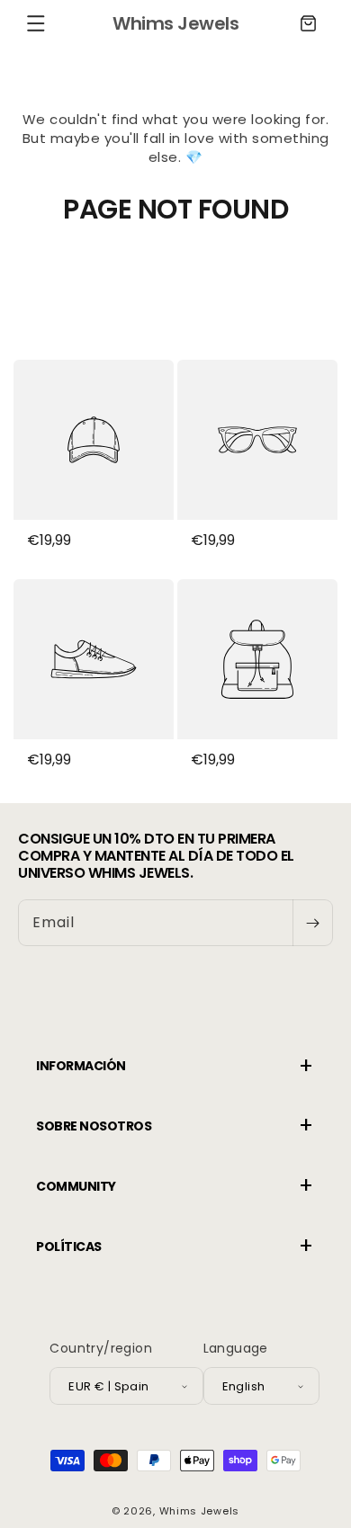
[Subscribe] (312, 922)
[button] (36, 23)
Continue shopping (176, 273)
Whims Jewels (199, 1511)
